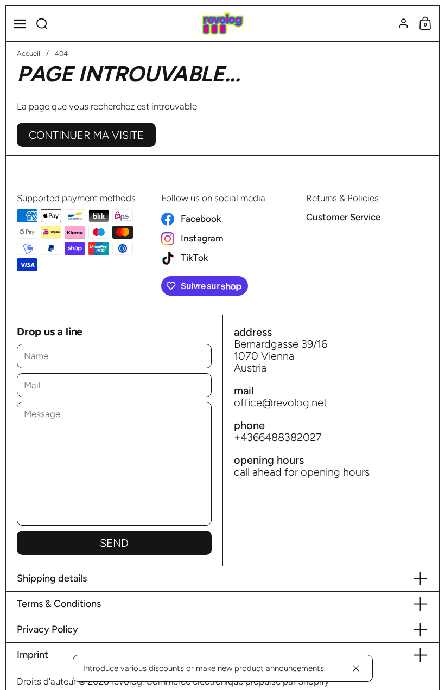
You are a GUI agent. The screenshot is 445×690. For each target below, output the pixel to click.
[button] (42, 23)
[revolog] (222, 23)
